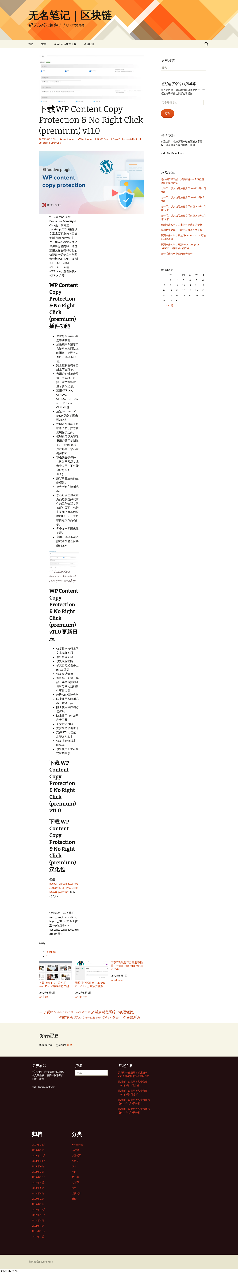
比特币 (75, 1182)
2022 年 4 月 (38, 1225)
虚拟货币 (76, 1193)
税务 (74, 1187)
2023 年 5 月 (38, 1187)
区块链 (75, 1160)
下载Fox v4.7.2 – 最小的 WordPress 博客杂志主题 (54, 984)
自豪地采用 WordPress (40, 1261)
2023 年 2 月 (38, 1198)
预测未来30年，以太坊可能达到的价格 (181, 224)
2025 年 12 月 (39, 1144)
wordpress (68, 139)
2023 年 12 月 (39, 1177)
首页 (31, 44)
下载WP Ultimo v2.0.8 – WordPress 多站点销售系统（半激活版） (87, 1012)
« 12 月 (169, 305)
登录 (69, 1045)
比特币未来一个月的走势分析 (177, 253)
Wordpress (86, 139)
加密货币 (76, 1155)
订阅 (167, 113)
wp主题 (43, 997)
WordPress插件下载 (65, 44)
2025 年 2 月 (38, 1150)
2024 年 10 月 (39, 1160)
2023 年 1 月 (38, 1204)
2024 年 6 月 (38, 1166)
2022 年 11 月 (39, 1214)
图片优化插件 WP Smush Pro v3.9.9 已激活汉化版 (90, 984)
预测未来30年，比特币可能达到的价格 (181, 230)
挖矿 (74, 1171)
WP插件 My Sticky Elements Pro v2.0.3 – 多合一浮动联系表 (100, 1017)
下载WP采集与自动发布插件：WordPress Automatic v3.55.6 (127, 966)
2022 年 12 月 (39, 1209)
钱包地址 (89, 44)
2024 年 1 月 (38, 1171)
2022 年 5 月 (38, 1220)
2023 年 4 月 (38, 1193)
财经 (74, 1198)
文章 (43, 44)
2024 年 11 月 (39, 1155)
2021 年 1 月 (38, 1236)
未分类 (75, 1177)
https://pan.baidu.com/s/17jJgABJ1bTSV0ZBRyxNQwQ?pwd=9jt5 (63, 888)
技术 (74, 1166)
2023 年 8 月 (38, 1182)
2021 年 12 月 (39, 1231)
